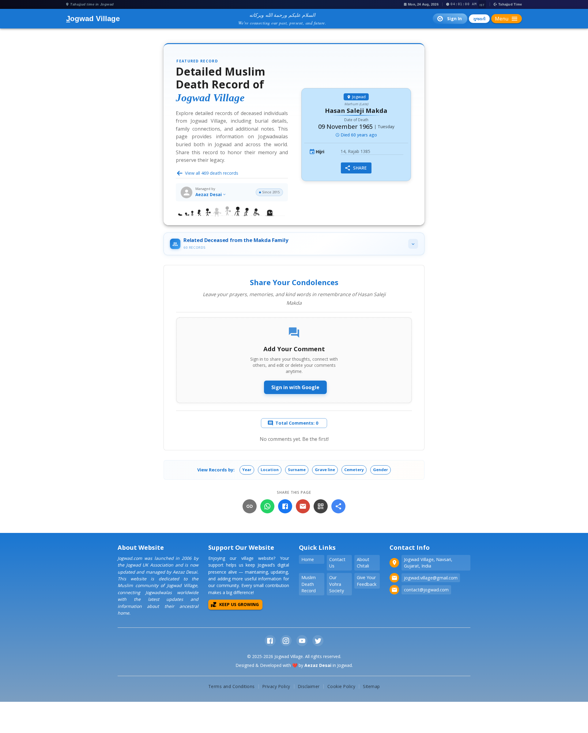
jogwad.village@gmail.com (431, 578)
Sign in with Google (295, 387)
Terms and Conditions (231, 686)
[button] (246, 469)
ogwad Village (93, 18)
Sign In (454, 18)
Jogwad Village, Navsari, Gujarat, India (428, 562)
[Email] (303, 506)
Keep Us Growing (239, 604)
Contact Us (337, 562)
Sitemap (371, 686)
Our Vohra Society (336, 584)
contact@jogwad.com (426, 590)
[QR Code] (321, 506)
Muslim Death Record (308, 584)
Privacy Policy (276, 686)
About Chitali (363, 562)
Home (307, 559)
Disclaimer (309, 686)
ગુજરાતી (479, 18)
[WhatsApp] (267, 506)
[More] (338, 506)
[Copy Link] (250, 506)
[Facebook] (285, 506)
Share (360, 168)
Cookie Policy (341, 686)
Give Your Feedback (366, 581)
